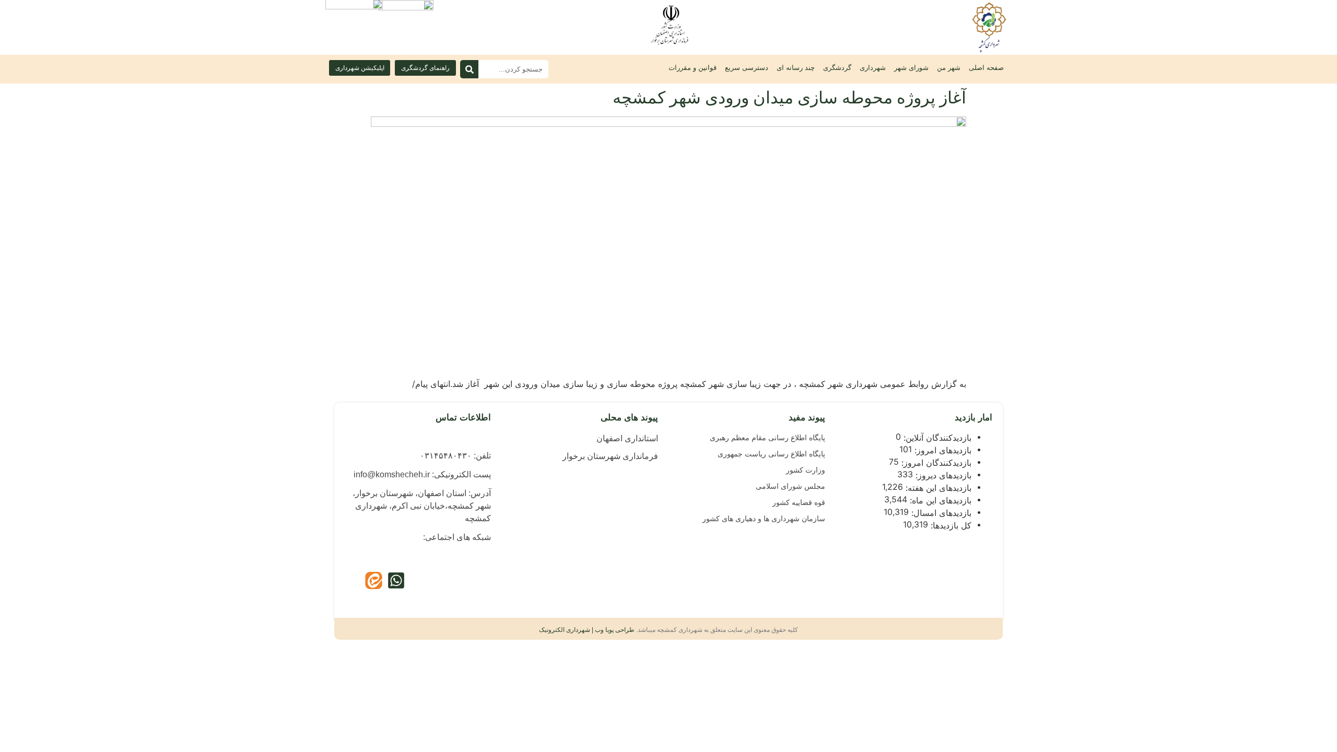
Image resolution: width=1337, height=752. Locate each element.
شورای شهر (911, 68)
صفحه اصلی (986, 68)
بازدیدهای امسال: (940, 513)
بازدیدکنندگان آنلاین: (936, 437)
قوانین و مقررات (692, 68)
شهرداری (873, 68)
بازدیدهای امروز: (941, 450)
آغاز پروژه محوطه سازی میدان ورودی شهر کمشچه (789, 97)
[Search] (469, 69)
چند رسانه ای (796, 68)
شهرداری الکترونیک (564, 629)
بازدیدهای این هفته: (937, 488)
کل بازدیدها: (949, 525)
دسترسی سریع (746, 68)
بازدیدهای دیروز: (942, 475)
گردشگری (837, 68)
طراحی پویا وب (615, 629)
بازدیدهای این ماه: (939, 500)
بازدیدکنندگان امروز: (935, 463)
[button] (359, 68)
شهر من (948, 68)
